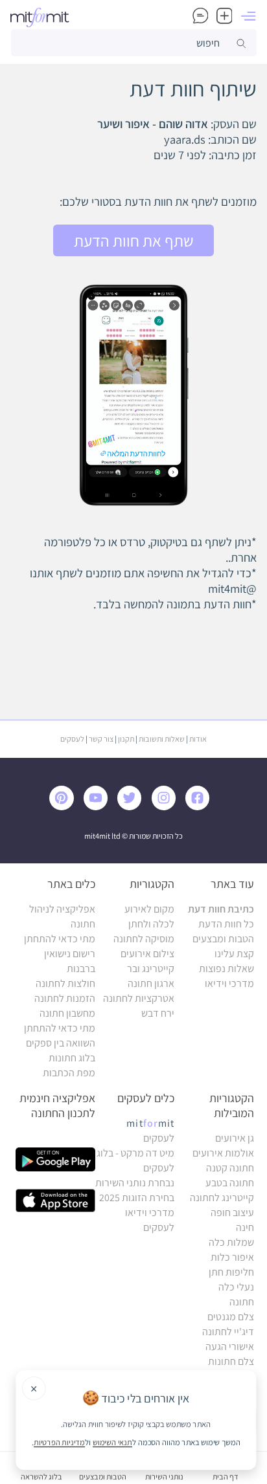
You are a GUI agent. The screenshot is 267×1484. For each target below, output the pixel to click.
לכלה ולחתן (151, 924)
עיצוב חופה (232, 1212)
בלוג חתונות (72, 1058)
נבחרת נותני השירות (134, 1183)
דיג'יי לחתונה (228, 1331)
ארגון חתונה (151, 983)
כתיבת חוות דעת (221, 909)
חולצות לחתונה (65, 983)
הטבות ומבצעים (223, 939)
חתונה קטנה (230, 1168)
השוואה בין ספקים (60, 1043)
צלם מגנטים (230, 1316)
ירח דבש (157, 1013)
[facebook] (200, 807)
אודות (198, 738)
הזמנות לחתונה (64, 998)
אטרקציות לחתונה (138, 998)
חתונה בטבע (229, 1183)
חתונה (241, 1302)
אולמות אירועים (223, 1153)
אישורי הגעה (229, 1346)
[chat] (200, 17)
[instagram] (166, 807)
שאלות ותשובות (162, 738)
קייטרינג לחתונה (222, 1197)
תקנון (126, 738)
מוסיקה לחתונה (143, 939)
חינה (245, 1227)
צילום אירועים (147, 953)
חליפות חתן (231, 1272)
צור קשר (101, 738)
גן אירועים (234, 1138)
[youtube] (98, 807)
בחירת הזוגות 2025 (136, 1197)
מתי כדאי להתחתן (59, 939)
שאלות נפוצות (226, 968)
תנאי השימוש (112, 1442)
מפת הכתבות (69, 1073)
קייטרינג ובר (150, 968)
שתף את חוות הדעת (134, 240)
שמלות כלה (231, 1242)
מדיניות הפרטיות (59, 1442)
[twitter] (132, 807)
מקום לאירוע (149, 909)
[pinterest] (65, 807)
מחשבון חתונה (67, 1013)
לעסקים (72, 738)
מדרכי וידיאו (229, 983)
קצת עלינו (234, 953)
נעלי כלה (236, 1287)
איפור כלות (232, 1257)
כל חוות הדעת (226, 924)
